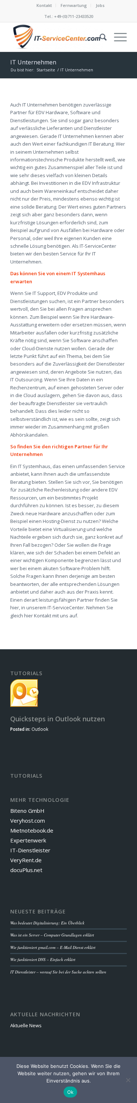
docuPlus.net (26, 870)
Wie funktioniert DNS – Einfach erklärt (42, 959)
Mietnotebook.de (31, 830)
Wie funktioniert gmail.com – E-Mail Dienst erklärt (52, 947)
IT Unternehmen (33, 62)
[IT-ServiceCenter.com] (56, 37)
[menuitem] (44, 5)
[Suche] (99, 37)
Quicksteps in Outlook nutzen (57, 718)
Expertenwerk (28, 840)
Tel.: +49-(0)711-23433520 (68, 16)
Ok (70, 1092)
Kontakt (44, 5)
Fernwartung (74, 5)
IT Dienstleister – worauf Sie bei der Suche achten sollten (58, 972)
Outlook (39, 729)
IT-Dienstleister (30, 850)
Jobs (100, 5)
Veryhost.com (27, 820)
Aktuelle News (26, 1025)
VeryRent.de (26, 860)
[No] (128, 1080)
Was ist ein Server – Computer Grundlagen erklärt (52, 935)
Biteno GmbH (27, 810)
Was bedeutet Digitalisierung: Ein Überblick (47, 923)
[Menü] (117, 37)
